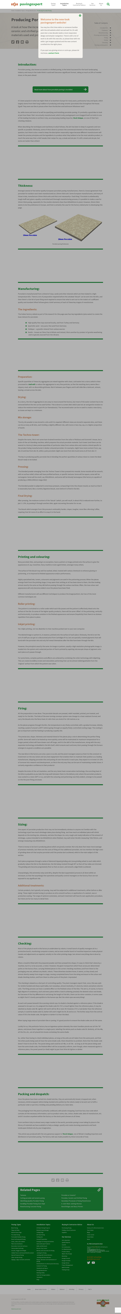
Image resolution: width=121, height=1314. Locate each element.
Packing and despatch (101, 45)
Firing (106, 38)
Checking (105, 42)
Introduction (104, 28)
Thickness (105, 30)
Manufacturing (103, 33)
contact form (53, 53)
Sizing (106, 40)
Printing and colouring (101, 35)
